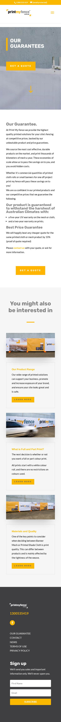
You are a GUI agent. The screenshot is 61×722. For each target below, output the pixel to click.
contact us (19, 247)
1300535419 (19, 613)
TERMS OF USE (18, 646)
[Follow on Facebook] (12, 622)
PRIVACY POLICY (20, 650)
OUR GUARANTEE (20, 633)
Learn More (23, 400)
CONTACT (16, 637)
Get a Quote (20, 66)
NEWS (13, 642)
